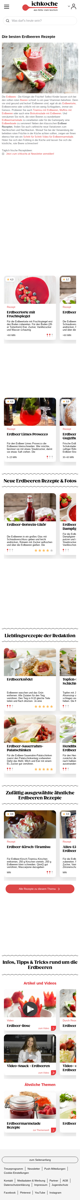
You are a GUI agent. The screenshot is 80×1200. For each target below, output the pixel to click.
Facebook (10, 1192)
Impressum (40, 1184)
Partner (53, 1180)
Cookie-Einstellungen (16, 1172)
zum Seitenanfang (40, 1159)
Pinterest (25, 1192)
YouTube (40, 1192)
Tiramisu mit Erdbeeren (45, 110)
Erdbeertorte (69, 103)
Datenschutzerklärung (17, 1184)
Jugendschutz (60, 1184)
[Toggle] (72, 6)
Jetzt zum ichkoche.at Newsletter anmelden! (30, 153)
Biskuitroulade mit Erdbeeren (45, 113)
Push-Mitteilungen (54, 1168)
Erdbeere (11, 96)
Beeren (24, 100)
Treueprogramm (13, 1168)
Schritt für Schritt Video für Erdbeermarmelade (48, 136)
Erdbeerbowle (9, 123)
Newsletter (34, 1168)
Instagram (55, 1192)
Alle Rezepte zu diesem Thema (37, 888)
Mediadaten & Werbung (31, 1180)
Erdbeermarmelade (12, 120)
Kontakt (8, 1180)
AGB (65, 1180)
